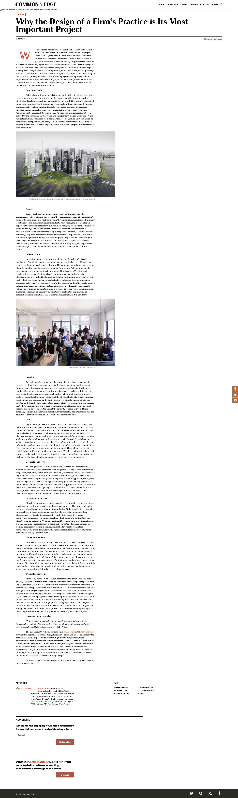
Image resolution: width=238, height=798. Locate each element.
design (141, 693)
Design (20, 14)
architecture (146, 687)
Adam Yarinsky (214, 39)
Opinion (194, 4)
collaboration (147, 690)
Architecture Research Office (122, 691)
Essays (184, 4)
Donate (214, 4)
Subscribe (172, 4)
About (162, 4)
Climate (204, 4)
